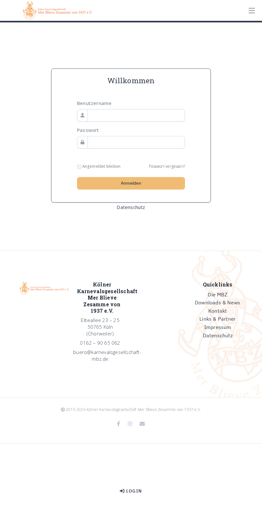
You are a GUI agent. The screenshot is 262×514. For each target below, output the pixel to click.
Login (133, 491)
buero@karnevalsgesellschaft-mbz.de (107, 355)
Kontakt (217, 311)
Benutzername (94, 103)
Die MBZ (217, 294)
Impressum (217, 327)
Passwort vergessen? (167, 166)
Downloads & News (217, 302)
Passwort (88, 130)
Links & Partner (217, 319)
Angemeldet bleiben (100, 166)
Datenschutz (131, 207)
